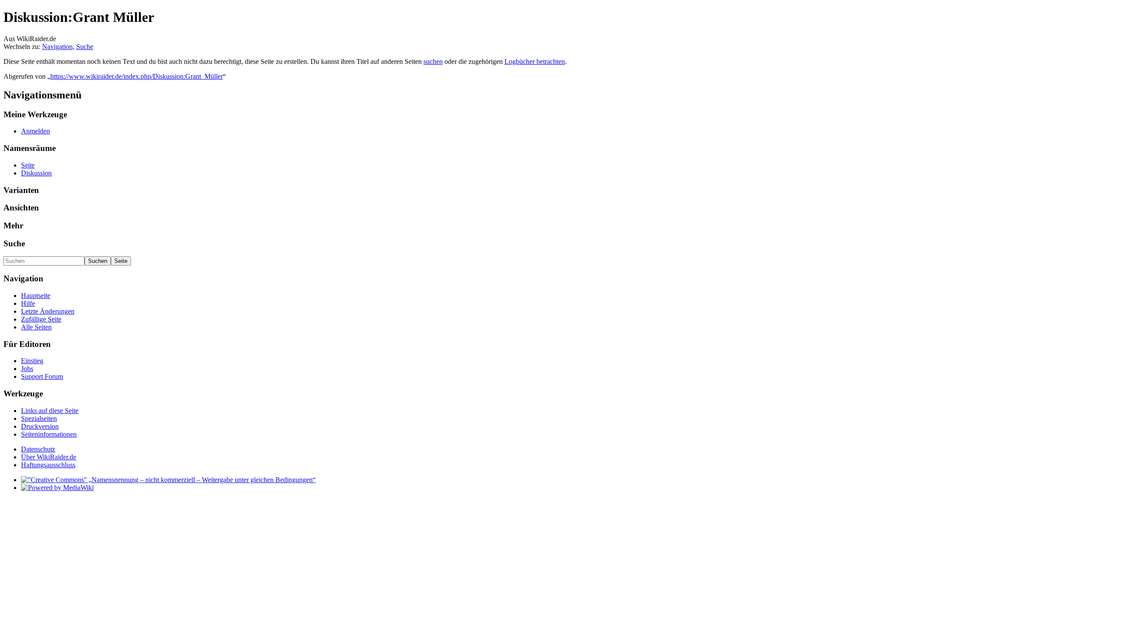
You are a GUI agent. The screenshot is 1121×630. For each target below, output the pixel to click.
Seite (28, 165)
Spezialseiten (39, 418)
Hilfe (28, 303)
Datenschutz (38, 449)
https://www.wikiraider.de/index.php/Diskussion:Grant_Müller (136, 76)
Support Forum (42, 376)
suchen (433, 61)
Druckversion (40, 426)
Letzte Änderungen (47, 311)
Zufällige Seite (41, 319)
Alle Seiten (36, 327)
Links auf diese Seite (49, 410)
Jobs (27, 368)
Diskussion (36, 173)
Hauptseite (35, 295)
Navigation (57, 46)
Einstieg (32, 360)
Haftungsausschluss (48, 465)
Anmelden (35, 131)
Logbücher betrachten (534, 61)
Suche (84, 46)
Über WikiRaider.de (48, 457)
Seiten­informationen (49, 434)
